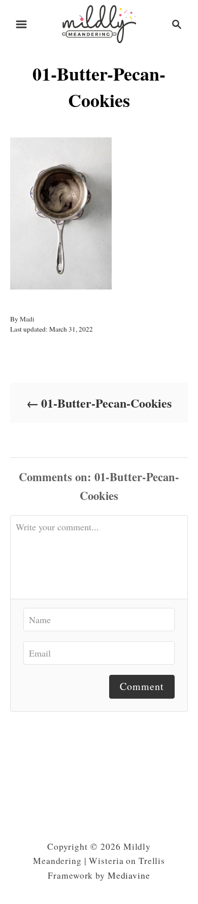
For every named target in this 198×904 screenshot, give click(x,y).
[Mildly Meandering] (99, 22)
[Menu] (21, 24)
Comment (142, 686)
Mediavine (129, 875)
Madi (27, 318)
